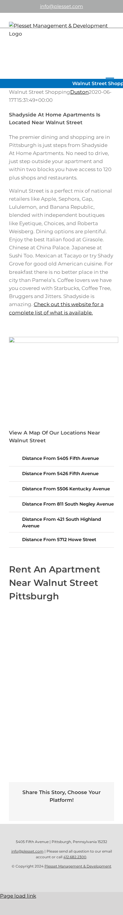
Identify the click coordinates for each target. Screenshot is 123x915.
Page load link (18, 896)
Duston (79, 92)
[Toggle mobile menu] (110, 73)
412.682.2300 (74, 857)
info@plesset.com (61, 6)
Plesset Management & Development (77, 866)
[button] (61, 458)
